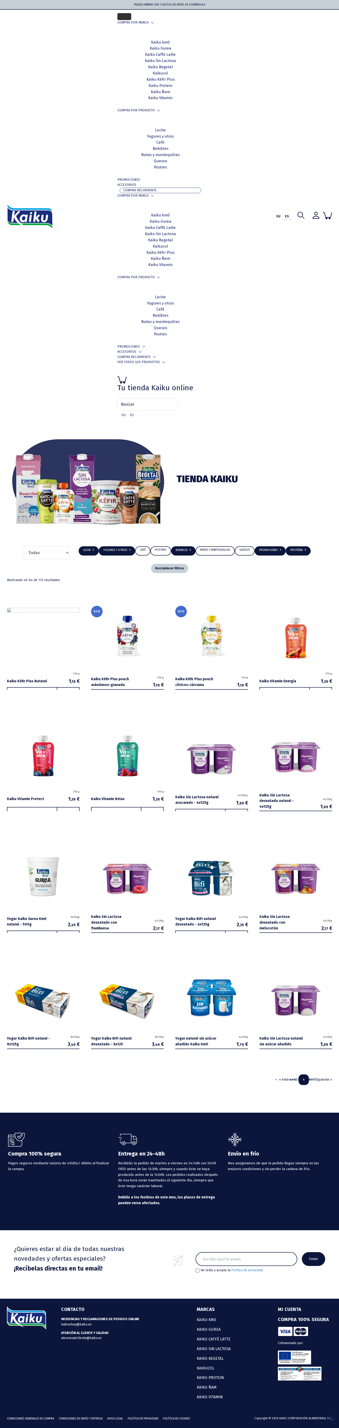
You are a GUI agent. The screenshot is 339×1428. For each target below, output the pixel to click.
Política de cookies (176, 1418)
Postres (160, 167)
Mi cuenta (289, 1309)
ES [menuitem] (132, 415)
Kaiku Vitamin (160, 97)
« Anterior (286, 1080)
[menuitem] (123, 415)
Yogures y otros (160, 136)
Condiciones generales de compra (30, 1418)
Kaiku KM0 (206, 1319)
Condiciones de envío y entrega (81, 1418)
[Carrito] (160, 380)
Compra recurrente (140, 190)
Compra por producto (136, 110)
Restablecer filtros (169, 568)
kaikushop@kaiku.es (76, 1324)
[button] (183, 550)
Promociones (128, 180)
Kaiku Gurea (160, 221)
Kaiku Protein (160, 85)
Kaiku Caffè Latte (160, 227)
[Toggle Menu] (124, 16)
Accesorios (126, 185)
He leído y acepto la (232, 1270)
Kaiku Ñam (160, 91)
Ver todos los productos (138, 362)
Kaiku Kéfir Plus (160, 252)
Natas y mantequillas (160, 154)
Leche (160, 130)
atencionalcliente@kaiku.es (81, 1338)
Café (160, 142)
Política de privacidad (247, 1270)
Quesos (160, 161)
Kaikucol (160, 246)
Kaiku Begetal (160, 240)
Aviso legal (115, 1418)
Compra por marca (133, 22)
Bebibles (160, 148)
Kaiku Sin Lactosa (160, 233)
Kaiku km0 (160, 215)
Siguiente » (324, 1080)
